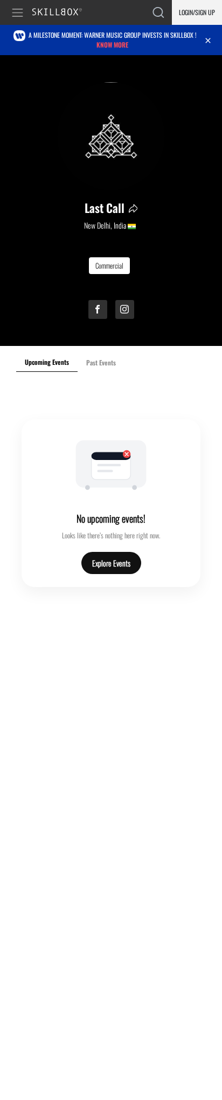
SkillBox (62, 12)
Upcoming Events (47, 361)
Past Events (101, 362)
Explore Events (111, 563)
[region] (111, 200)
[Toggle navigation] (19, 13)
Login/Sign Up (197, 12)
